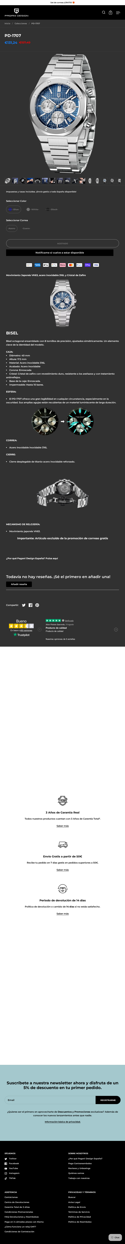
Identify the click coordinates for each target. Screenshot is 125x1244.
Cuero (26, 228)
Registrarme (108, 1100)
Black (54, 209)
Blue (16, 209)
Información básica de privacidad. (62, 1122)
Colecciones (21, 23)
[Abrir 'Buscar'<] (103, 12)
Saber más (63, 825)
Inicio (7, 23)
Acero (12, 228)
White (34, 209)
